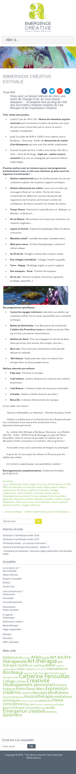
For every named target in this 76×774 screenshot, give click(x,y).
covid (19, 493)
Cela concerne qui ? (13, 591)
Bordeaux (22, 490)
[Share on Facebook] (44, 93)
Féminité (19, 499)
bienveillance (57, 668)
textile (50, 707)
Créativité (39, 493)
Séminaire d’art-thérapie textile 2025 (21, 539)
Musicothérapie (10, 625)
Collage (54, 490)
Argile (33, 484)
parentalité (33, 701)
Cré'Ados (28, 493)
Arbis (25, 484)
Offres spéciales (11, 642)
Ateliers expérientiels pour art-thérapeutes (48, 511)
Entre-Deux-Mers (57, 496)
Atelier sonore (50, 487)
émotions (51, 711)
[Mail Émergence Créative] (32, 766)
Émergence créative (24, 711)
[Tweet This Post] (52, 93)
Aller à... (12, 40)
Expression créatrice (13, 621)
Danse (48, 493)
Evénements (9, 607)
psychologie (58, 704)
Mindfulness (9, 502)
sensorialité (32, 708)
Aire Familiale (10, 571)
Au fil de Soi (40, 669)
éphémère (8, 499)
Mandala (39, 499)
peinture (63, 502)
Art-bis (56, 657)
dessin (56, 493)
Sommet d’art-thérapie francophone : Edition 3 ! (26, 547)
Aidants (26, 658)
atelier (50, 665)
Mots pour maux (24, 502)
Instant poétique (12, 511)
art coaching (36, 665)
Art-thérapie (15, 487)
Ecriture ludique (39, 496)
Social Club (8, 586)
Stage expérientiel (12, 629)
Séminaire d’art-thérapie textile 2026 (21, 535)
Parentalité (8, 598)
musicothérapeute (13, 697)
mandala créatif (53, 499)
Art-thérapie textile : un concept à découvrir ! (25, 543)
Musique (7, 634)
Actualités (8, 481)
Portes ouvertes (43, 704)
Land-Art (29, 499)
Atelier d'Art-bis (10, 575)
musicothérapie (42, 502)
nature (54, 502)
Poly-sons (29, 704)
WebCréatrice (34, 757)
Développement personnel (16, 496)
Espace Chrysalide (12, 578)
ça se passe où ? (11, 568)
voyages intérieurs (30, 505)
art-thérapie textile (32, 487)
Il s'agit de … (9, 615)
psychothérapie (14, 708)
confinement (9, 493)
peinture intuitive (11, 505)
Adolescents (15, 484)
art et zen (41, 484)
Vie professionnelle (12, 602)
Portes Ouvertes (11, 610)
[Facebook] (43, 766)
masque (66, 499)
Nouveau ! (8, 638)
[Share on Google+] (60, 93)
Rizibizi (6, 582)
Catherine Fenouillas (38, 490)
